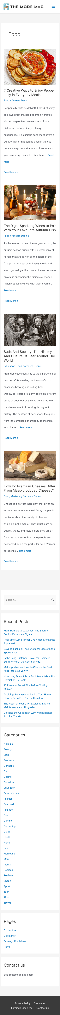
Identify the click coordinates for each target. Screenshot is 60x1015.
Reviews (8, 875)
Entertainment (12, 793)
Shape (7, 880)
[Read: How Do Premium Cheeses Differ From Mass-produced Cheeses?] (30, 465)
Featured (9, 804)
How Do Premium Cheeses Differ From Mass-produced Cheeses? (29, 488)
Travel (7, 902)
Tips (6, 897)
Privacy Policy (23, 1003)
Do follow (9, 782)
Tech (6, 891)
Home (7, 842)
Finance (8, 809)
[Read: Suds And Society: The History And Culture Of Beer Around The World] (30, 329)
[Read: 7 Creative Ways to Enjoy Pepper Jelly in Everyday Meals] (30, 66)
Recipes (8, 869)
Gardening (10, 826)
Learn (7, 848)
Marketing (16, 496)
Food (6, 100)
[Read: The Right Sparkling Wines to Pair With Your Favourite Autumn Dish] (30, 202)
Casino (8, 776)
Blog (6, 754)
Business (9, 760)
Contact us (10, 930)
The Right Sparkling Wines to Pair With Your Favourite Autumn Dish (30, 228)
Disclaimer (9, 935)
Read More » (11, 173)
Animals (8, 743)
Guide (7, 831)
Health (7, 837)
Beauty (8, 749)
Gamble (8, 820)
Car (6, 771)
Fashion (8, 798)
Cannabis (9, 765)
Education (9, 366)
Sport (7, 886)
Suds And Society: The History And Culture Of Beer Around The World (29, 356)
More (6, 859)
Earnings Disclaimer (15, 941)
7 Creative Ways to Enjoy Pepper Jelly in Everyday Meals (29, 92)
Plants (7, 864)
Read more (10, 290)
